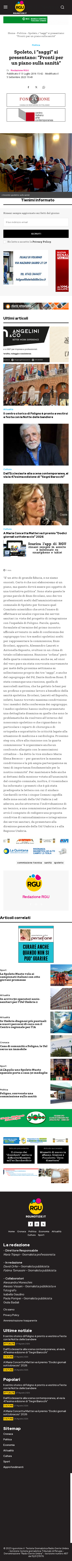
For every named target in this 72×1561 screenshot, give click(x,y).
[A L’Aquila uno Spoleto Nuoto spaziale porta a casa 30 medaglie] (61, 1069)
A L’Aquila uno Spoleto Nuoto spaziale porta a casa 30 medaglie (24, 1071)
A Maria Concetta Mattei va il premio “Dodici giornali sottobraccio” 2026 (35, 534)
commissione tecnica (29, 862)
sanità (48, 862)
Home (11, 33)
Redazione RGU (20, 70)
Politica (21, 33)
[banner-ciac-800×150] (36, 115)
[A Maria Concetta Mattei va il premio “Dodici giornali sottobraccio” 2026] (36, 504)
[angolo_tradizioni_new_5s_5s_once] (36, 344)
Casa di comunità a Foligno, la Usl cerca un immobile (23, 1047)
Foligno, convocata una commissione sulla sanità (18, 1094)
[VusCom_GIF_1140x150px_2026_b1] (36, 20)
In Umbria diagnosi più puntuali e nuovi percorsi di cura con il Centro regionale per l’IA (23, 1024)
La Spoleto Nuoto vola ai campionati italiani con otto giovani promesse (20, 977)
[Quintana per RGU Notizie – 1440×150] (36, 851)
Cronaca (4, 1042)
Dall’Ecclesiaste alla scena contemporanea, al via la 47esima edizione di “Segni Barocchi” (35, 475)
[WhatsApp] (43, 87)
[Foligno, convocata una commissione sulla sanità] (61, 1093)
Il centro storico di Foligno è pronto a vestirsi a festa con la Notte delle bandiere (35, 415)
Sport (3, 970)
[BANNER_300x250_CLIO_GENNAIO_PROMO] (36, 271)
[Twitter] (36, 87)
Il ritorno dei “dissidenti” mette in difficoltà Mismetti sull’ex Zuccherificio (19, 1156)
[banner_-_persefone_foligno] (36, 944)
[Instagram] (36, 904)
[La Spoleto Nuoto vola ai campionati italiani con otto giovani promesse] (61, 975)
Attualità (8, 409)
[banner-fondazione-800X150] (36, 100)
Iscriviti (36, 233)
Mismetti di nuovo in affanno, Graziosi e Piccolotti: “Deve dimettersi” (53, 1156)
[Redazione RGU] (36, 883)
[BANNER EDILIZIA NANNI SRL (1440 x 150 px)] (36, 306)
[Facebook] (28, 87)
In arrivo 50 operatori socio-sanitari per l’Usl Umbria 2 (20, 1000)
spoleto (59, 862)
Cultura (7, 469)
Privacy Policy (41, 241)
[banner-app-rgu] (36, 548)
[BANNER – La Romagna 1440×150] (36, 1140)
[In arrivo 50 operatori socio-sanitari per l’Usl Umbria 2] (61, 999)
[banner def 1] (36, 1176)
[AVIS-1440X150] (36, 840)
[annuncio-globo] (36, 1118)
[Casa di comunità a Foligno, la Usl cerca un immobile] (61, 1046)
